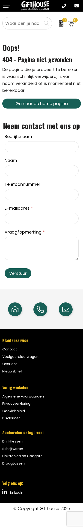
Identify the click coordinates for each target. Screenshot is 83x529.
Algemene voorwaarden (23, 396)
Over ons (10, 363)
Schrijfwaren (12, 448)
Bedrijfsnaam (18, 136)
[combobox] (22, 23)
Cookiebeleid (13, 410)
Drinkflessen (12, 441)
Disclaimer (11, 418)
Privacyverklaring (16, 403)
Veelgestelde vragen (20, 356)
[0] (58, 23)
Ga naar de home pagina (41, 103)
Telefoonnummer (22, 184)
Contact (9, 349)
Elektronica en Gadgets (22, 455)
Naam (11, 160)
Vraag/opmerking (25, 232)
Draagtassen (13, 463)
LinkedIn (16, 492)
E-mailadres (19, 208)
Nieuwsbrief (12, 371)
